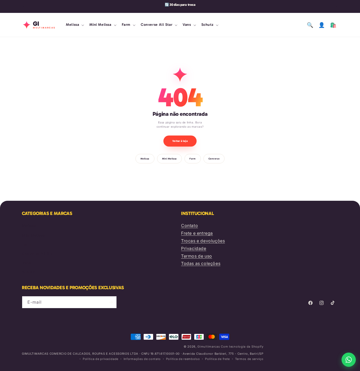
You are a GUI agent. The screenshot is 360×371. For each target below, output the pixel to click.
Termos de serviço (249, 359)
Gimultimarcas (208, 346)
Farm (192, 158)
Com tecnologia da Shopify (242, 346)
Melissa (144, 158)
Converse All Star (38, 253)
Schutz (28, 272)
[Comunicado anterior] (24, 6)
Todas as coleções (200, 263)
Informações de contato (142, 359)
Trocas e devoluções (203, 240)
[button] (74, 24)
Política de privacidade (100, 359)
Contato (189, 225)
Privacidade (193, 248)
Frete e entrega (197, 233)
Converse (214, 158)
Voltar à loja (179, 141)
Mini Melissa (169, 158)
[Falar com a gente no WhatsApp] (349, 360)
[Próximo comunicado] (336, 6)
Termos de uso (196, 256)
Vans (26, 262)
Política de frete (217, 359)
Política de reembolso (183, 359)
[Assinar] (110, 302)
